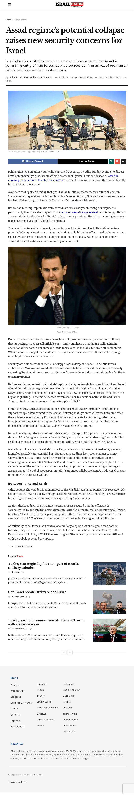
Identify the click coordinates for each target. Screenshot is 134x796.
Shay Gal (15, 572)
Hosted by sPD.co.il (17, 782)
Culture (14, 708)
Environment (17, 726)
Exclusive (16, 714)
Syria (29, 546)
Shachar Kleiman (19, 597)
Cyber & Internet (46, 719)
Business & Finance (21, 702)
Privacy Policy (70, 719)
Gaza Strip (68, 695)
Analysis (15, 685)
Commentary (20, 20)
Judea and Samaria (47, 707)
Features (41, 684)
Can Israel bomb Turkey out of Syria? (37, 592)
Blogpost (16, 696)
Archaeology (17, 690)
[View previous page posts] (64, 652)
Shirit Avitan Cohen (19, 77)
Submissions (69, 725)
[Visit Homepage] (69, 5)
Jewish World (44, 701)
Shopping (68, 707)
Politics (67, 701)
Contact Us (69, 731)
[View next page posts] (70, 652)
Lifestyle (41, 713)
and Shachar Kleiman (41, 77)
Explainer (16, 720)
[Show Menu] (9, 5)
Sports (40, 725)
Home (8, 20)
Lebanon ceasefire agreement (79, 212)
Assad (19, 546)
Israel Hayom (36, 774)
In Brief (41, 695)
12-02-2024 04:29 (83, 77)
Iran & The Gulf (71, 690)
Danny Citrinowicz (19, 629)
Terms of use (70, 713)
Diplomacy (69, 684)
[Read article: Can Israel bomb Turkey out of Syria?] (109, 602)
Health (40, 690)
